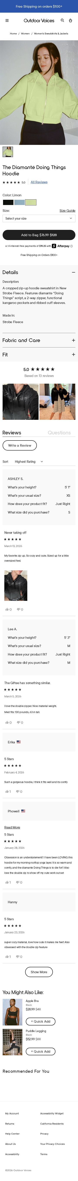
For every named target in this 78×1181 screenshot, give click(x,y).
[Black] (8, 202)
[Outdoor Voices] (39, 20)
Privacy (44, 1133)
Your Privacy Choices (52, 1143)
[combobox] (39, 218)
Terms (43, 1154)
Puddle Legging (36, 1031)
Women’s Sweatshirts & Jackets (51, 33)
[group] (39, 92)
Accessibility (12, 1154)
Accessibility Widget (51, 1113)
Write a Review (22, 447)
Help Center (12, 1133)
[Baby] (19, 202)
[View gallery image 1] (8, 152)
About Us (10, 1143)
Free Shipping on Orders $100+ (39, 255)
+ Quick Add (40, 1021)
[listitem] (39, 295)
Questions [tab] (59, 433)
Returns (9, 1123)
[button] (25, 182)
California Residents (51, 1123)
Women (25, 33)
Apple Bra (32, 1001)
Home (13, 33)
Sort (6, 461)
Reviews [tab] (12, 433)
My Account (12, 1113)
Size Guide (67, 210)
